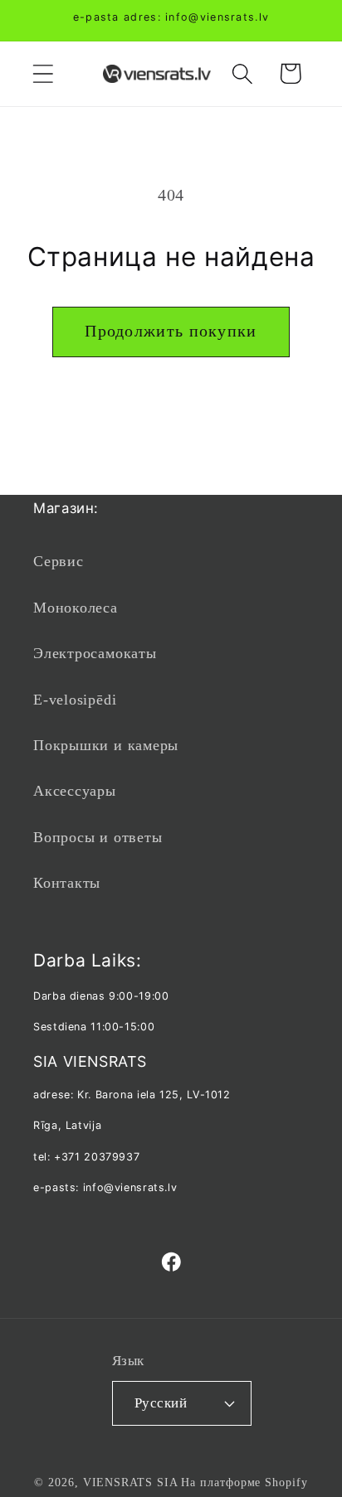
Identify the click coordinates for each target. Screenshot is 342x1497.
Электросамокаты (95, 653)
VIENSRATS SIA (130, 1482)
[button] (42, 73)
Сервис (58, 561)
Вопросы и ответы (97, 837)
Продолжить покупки (170, 331)
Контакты (66, 882)
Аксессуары (74, 790)
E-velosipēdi (74, 699)
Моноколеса (75, 607)
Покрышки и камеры (105, 745)
